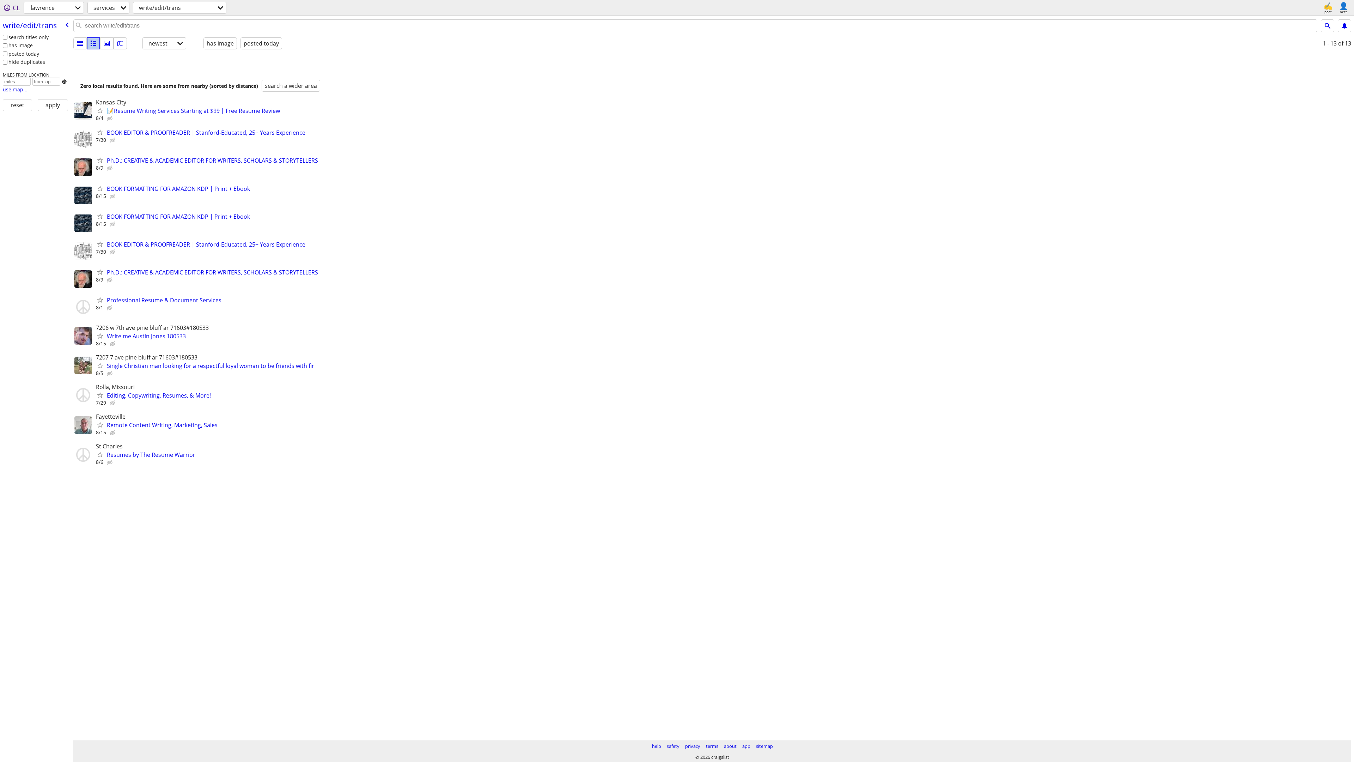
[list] (80, 43)
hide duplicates (26, 62)
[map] (120, 43)
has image (20, 45)
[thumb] (93, 43)
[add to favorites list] (100, 110)
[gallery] (107, 43)
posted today (23, 53)
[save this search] (1344, 25)
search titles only (28, 37)
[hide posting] (110, 118)
